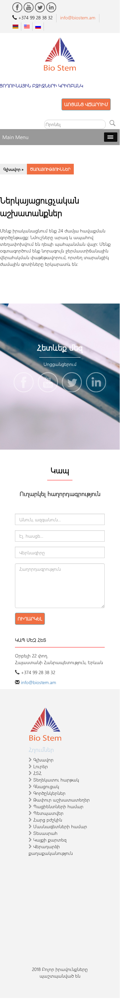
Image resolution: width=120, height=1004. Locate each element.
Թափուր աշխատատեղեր (61, 800)
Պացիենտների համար (58, 806)
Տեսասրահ (45, 833)
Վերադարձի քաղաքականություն (51, 849)
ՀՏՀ (37, 773)
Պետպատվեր (48, 813)
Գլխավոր (43, 760)
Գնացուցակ (46, 786)
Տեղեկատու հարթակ (56, 780)
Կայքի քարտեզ (49, 840)
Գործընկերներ (49, 793)
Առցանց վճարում (86, 104)
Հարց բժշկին (47, 820)
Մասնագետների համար (60, 826)
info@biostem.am (38, 682)
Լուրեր (40, 766)
